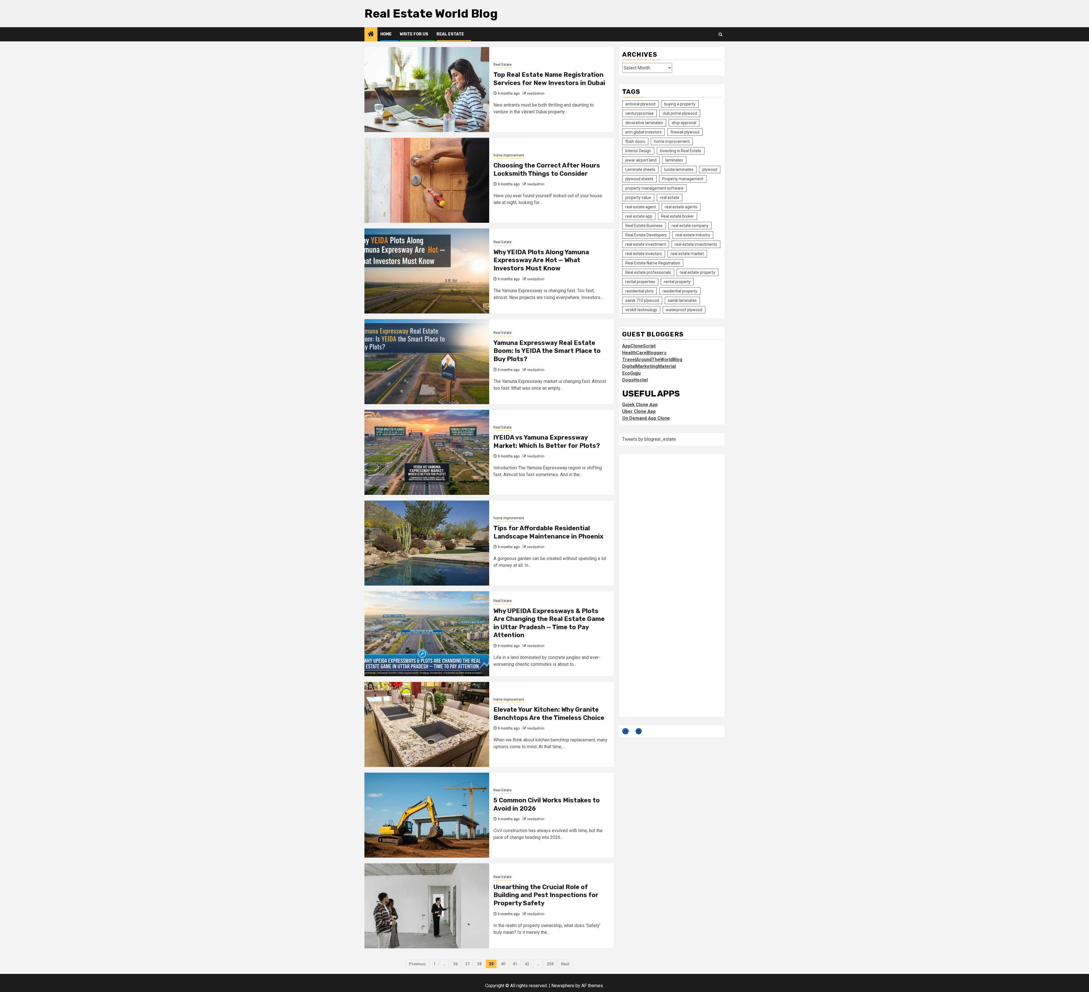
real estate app (638, 216)
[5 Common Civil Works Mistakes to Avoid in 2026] (426, 815)
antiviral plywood (640, 104)
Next (565, 964)
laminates (674, 160)
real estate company (690, 225)
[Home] (371, 35)
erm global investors (643, 132)
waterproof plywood (684, 310)
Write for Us (414, 34)
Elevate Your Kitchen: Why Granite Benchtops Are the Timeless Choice (548, 714)
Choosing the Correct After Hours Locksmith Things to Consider (546, 169)
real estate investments (696, 244)
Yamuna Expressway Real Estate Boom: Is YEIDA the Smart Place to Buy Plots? (547, 351)
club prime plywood (679, 113)
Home (386, 34)
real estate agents (681, 207)
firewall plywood (684, 132)
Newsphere (562, 985)
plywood (709, 169)
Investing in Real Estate (680, 151)
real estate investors (643, 253)
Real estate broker (677, 216)
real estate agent (640, 207)
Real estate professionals (648, 272)
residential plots (639, 291)
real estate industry (693, 235)
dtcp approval (684, 122)
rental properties (640, 281)
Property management (682, 179)
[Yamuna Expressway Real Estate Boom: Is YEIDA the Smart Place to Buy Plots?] (426, 361)
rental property (677, 281)
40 (503, 964)
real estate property (697, 272)
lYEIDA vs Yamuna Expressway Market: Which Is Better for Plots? (546, 442)
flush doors (635, 141)
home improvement (508, 155)
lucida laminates (678, 169)
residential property (679, 291)
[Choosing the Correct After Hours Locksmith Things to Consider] (426, 180)
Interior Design (638, 151)
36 (455, 964)
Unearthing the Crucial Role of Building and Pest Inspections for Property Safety (545, 895)
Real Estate (450, 34)
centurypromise (639, 113)
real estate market (687, 253)
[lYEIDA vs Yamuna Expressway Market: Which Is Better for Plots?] (426, 452)
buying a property (679, 104)
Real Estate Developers (646, 235)
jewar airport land (641, 160)
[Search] (720, 34)
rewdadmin (535, 94)
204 (550, 964)
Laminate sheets (640, 169)
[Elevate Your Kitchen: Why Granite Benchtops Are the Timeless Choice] (426, 724)
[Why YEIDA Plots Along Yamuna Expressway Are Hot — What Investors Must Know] (426, 270)
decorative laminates (644, 122)
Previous (417, 964)
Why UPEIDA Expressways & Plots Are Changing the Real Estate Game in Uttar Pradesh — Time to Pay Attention (549, 623)
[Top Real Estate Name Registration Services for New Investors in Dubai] (426, 89)
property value (638, 197)
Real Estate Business (644, 225)
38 (479, 964)
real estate (669, 197)
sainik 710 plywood (642, 300)
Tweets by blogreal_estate (649, 439)
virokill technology (641, 310)
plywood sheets (639, 179)
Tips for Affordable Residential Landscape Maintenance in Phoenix (548, 532)
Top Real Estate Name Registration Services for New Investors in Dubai (549, 79)
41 (515, 964)
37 (467, 964)
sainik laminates (682, 300)
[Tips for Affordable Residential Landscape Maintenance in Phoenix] (426, 543)
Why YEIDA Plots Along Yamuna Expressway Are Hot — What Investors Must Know (541, 260)
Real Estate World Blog (431, 14)
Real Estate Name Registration (652, 263)
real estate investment (645, 244)
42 (527, 964)
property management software (654, 188)
